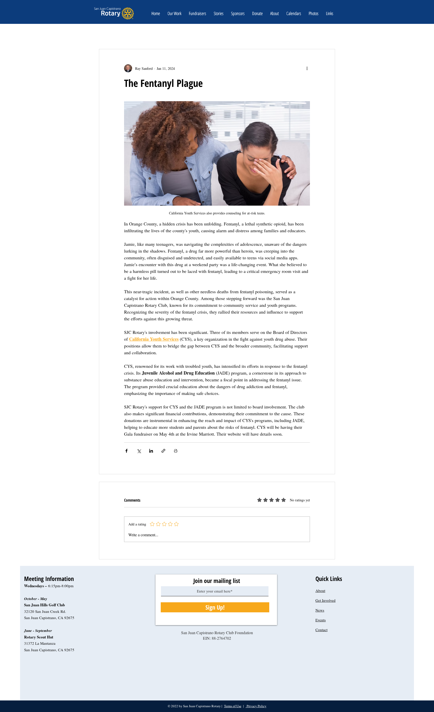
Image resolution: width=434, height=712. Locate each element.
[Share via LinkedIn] (151, 450)
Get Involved (325, 600)
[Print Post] (175, 450)
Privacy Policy (256, 706)
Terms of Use (232, 706)
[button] (257, 13)
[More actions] (307, 68)
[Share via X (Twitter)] (138, 450)
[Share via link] (163, 450)
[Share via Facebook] (126, 450)
